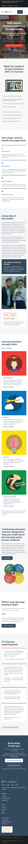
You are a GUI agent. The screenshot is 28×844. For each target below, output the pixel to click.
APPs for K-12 (6, 417)
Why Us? (4, 807)
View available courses (14, 45)
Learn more (7, 558)
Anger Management (8, 377)
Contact (3, 813)
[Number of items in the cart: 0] (25, 12)
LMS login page (14, 50)
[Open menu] (15, 12)
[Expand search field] (20, 12)
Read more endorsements (11, 727)
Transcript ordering (6, 798)
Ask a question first (14, 765)
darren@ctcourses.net (6, 822)
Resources (4, 809)
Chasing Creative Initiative (9, 496)
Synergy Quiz (5, 800)
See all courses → (7, 348)
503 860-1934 (5, 820)
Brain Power (6, 457)
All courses (4, 796)
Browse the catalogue (14, 760)
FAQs (3, 811)
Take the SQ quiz (9, 625)
